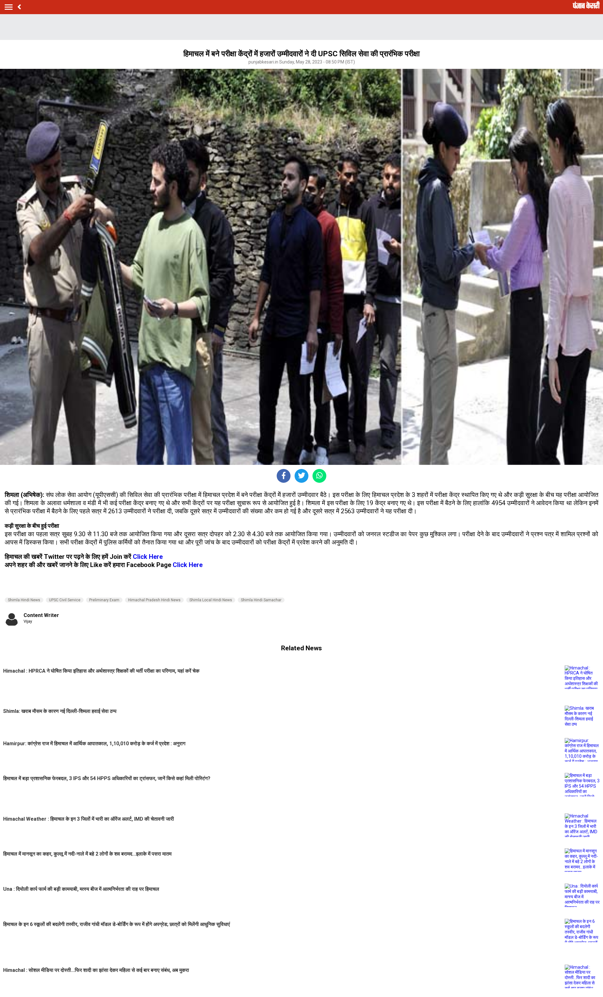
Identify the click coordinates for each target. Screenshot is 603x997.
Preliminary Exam (104, 600)
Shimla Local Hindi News (210, 600)
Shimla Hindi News (24, 600)
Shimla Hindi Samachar (261, 600)
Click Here (148, 556)
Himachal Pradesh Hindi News (154, 600)
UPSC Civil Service (64, 600)
